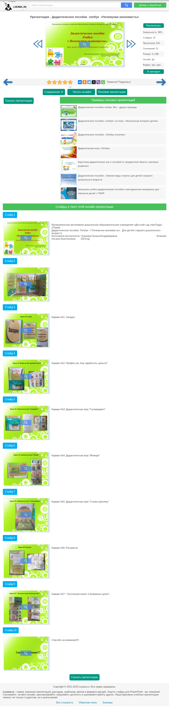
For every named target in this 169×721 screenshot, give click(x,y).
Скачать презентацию (18, 100)
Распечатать (153, 25)
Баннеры (108, 702)
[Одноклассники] (84, 82)
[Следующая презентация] (161, 82)
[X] (94, 82)
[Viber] (98, 82)
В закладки (153, 71)
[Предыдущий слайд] (37, 44)
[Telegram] (89, 82)
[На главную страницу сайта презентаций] (16, 6)
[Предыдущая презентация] (9, 82)
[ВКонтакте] (80, 82)
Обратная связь (88, 702)
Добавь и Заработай (150, 5)
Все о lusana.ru (64, 702)
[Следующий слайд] (131, 44)
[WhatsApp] (103, 82)
